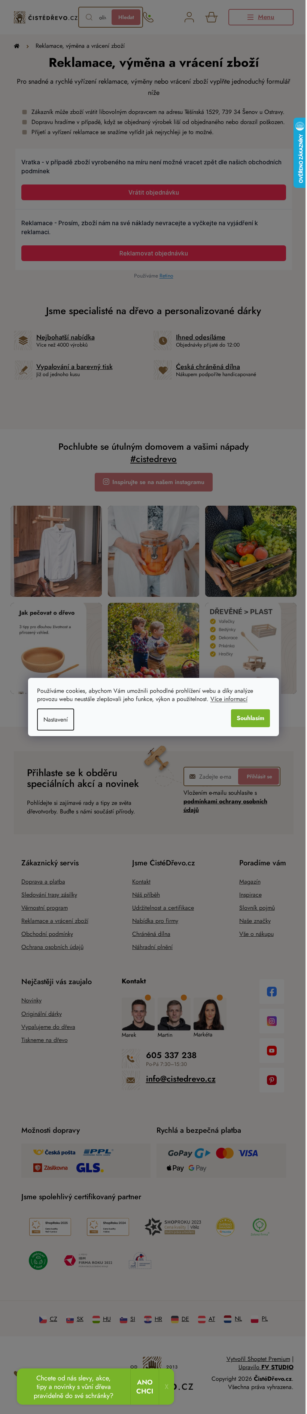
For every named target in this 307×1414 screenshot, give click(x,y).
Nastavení (53, 719)
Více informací (226, 699)
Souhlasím (248, 718)
